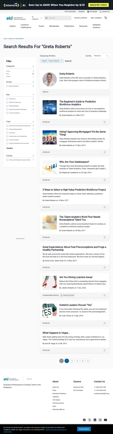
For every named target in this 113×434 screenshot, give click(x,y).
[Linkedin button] (95, 420)
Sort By (88, 56)
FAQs (54, 390)
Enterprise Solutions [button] (96, 26)
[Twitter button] (89, 420)
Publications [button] (69, 26)
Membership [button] (54, 26)
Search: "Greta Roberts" (51, 61)
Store (54, 406)
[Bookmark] (104, 122)
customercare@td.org (101, 393)
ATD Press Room (58, 403)
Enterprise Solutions (59, 393)
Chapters (56, 397)
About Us (56, 387)
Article (8, 71)
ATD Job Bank (78, 390)
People (8, 76)
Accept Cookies (84, 429)
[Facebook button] (84, 420)
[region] (56, 429)
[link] (70, 11)
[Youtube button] (105, 420)
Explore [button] (12, 26)
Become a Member (80, 18)
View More (9, 148)
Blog (7, 74)
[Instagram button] (100, 420)
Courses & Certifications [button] (26, 26)
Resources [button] (83, 26)
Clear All (68, 61)
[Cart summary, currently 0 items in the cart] (106, 18)
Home (5, 38)
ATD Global (56, 400)
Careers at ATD (78, 387)
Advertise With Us (58, 409)
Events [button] (41, 26)
